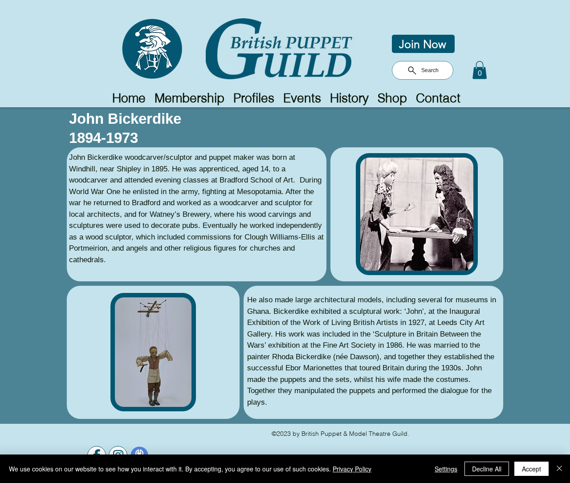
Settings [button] (446, 468)
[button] (479, 70)
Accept (531, 468)
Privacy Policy (352, 468)
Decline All (486, 468)
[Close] (559, 469)
